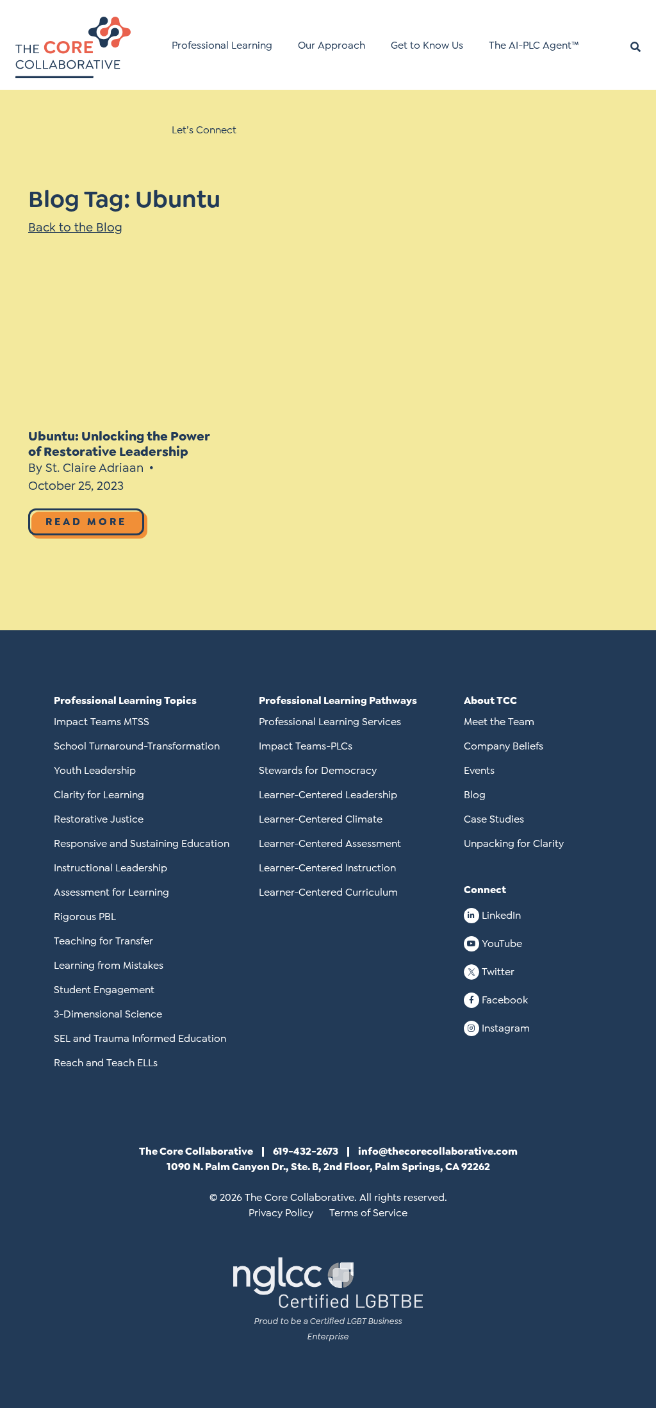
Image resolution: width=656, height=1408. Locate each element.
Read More (86, 521)
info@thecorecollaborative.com (438, 1151)
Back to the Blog (75, 227)
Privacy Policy (281, 1212)
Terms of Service (368, 1212)
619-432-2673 (305, 1151)
